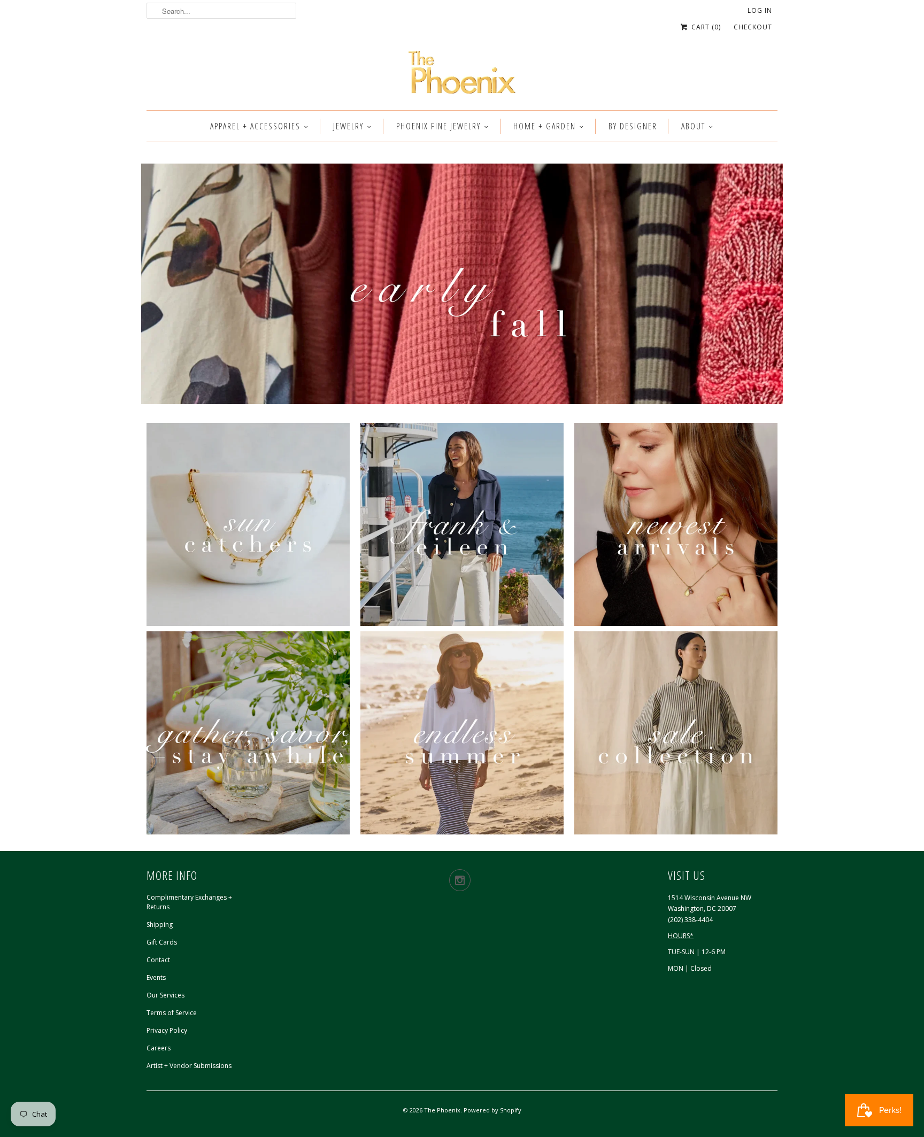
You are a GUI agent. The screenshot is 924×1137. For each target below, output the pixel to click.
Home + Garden (544, 126)
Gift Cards (162, 942)
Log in (760, 10)
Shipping (160, 924)
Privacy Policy (167, 1030)
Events (156, 977)
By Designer (633, 126)
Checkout (753, 27)
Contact (158, 959)
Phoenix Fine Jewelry (438, 126)
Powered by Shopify (492, 1110)
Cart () (705, 27)
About (693, 126)
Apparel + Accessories (255, 126)
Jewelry (348, 126)
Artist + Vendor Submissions (189, 1065)
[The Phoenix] (462, 75)
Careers (159, 1048)
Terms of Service (172, 1012)
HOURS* (681, 935)
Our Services (165, 995)
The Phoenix (442, 1110)
